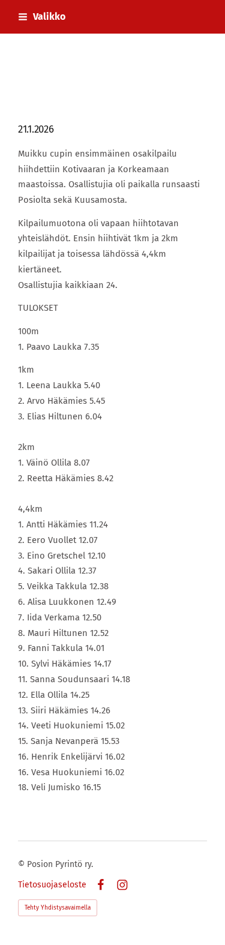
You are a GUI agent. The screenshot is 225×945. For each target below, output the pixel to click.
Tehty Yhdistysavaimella (58, 907)
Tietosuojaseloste (52, 885)
